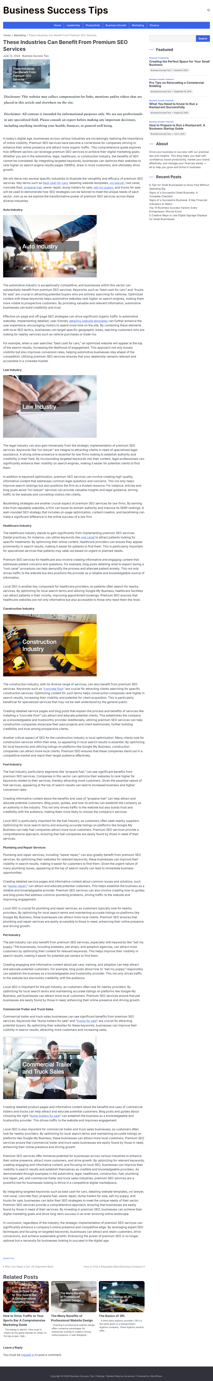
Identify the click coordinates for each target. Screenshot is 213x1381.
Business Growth (116, 25)
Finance (154, 25)
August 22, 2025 (181, 113)
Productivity (93, 25)
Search (203, 38)
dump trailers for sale (45, 1116)
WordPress (156, 1376)
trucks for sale (87, 1021)
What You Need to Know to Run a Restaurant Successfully (173, 105)
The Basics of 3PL (112, 1316)
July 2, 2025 (179, 134)
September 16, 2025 (182, 91)
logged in (27, 1355)
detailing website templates (88, 321)
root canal (88, 537)
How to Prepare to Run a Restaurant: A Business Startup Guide (177, 127)
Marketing (138, 25)
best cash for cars (55, 183)
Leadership (73, 25)
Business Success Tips (55, 10)
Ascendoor (129, 1376)
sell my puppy (103, 187)
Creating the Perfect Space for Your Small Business (179, 63)
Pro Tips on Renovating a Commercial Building (176, 84)
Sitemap (100, 1376)
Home (57, 25)
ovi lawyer (117, 183)
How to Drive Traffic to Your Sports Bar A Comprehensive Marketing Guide (24, 1320)
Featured (153, 58)
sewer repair (17, 886)
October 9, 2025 (181, 70)
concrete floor (53, 689)
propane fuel (33, 187)
